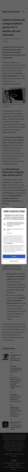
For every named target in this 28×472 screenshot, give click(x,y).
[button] (14, 233)
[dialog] (14, 236)
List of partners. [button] (9, 243)
